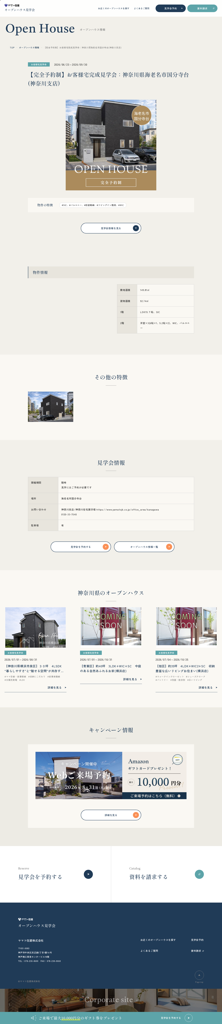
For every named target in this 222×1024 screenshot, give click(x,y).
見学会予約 (170, 8)
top (12, 47)
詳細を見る (111, 815)
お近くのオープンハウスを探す (113, 8)
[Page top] (199, 975)
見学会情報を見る (111, 228)
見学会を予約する (81, 547)
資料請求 (202, 8)
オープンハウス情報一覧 (144, 547)
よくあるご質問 (142, 8)
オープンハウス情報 (29, 47)
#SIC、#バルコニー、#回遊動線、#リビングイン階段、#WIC (93, 205)
